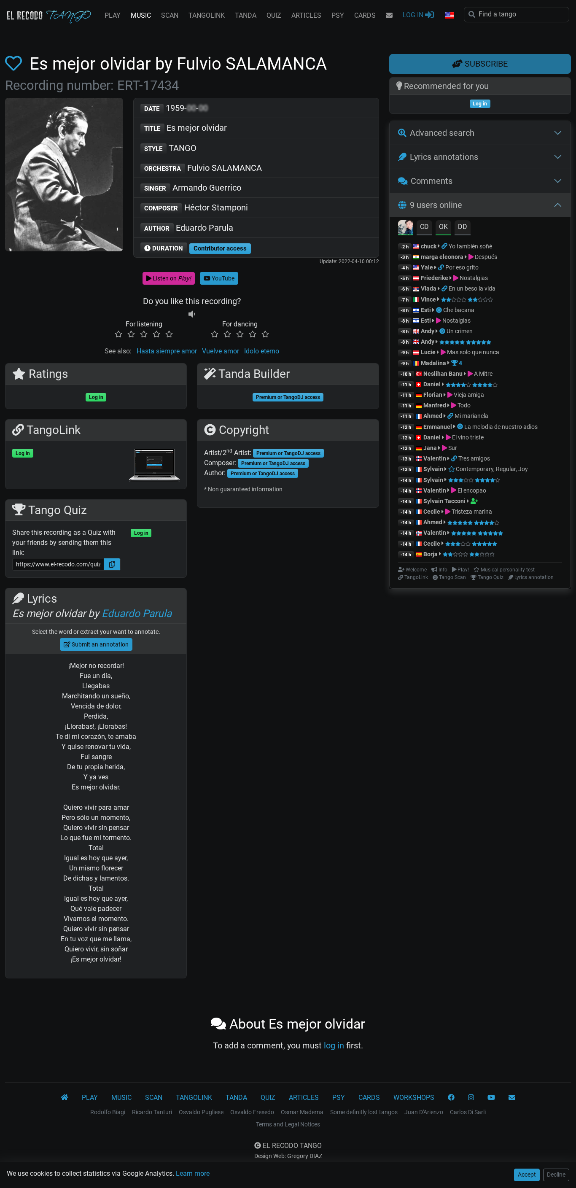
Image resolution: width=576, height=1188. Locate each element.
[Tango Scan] (439, 310)
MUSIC (141, 15)
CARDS (365, 15)
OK (443, 227)
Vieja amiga (468, 394)
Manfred (434, 405)
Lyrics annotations (444, 157)
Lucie (428, 352)
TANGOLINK (206, 15)
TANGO (170, 148)
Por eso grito (462, 267)
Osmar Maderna (302, 1112)
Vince (428, 299)
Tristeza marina (471, 511)
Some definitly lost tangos (364, 1112)
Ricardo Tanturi (152, 1112)
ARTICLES (306, 15)
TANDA (245, 15)
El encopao (471, 490)
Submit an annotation (99, 644)
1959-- (176, 108)
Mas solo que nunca (472, 352)
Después (485, 256)
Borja (430, 554)
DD (462, 227)
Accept (527, 1174)
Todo (463, 405)
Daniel (432, 384)
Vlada (428, 288)
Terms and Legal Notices (288, 1124)
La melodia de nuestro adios (501, 426)
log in (334, 1045)
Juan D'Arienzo (423, 1112)
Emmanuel (437, 426)
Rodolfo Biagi (107, 1112)
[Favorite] (15, 64)
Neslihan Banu (443, 373)
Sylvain (433, 469)
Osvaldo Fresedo (252, 1112)
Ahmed (432, 415)
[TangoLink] (445, 246)
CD (424, 227)
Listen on (171, 278)
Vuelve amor (220, 351)
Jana (430, 447)
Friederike (434, 278)
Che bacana (458, 310)
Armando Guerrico (192, 188)
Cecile (431, 511)
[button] (449, 15)
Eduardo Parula (188, 228)
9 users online (436, 205)
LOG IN (414, 15)
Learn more (193, 1173)
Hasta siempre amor (167, 351)
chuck (428, 246)
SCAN (169, 15)
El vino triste (467, 437)
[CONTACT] (389, 15)
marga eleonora (442, 256)
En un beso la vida (472, 288)
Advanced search (442, 133)
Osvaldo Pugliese (201, 1112)
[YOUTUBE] (491, 1097)
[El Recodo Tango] (64, 1097)
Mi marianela (471, 415)
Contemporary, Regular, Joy (491, 469)
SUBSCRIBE (485, 64)
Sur (452, 447)
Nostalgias (473, 278)
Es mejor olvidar (185, 128)
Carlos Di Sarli (468, 1112)
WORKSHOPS (413, 1098)
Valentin (434, 458)
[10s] (191, 314)
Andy (427, 331)
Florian (432, 394)
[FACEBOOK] (451, 1097)
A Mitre (483, 373)
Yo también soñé (470, 246)
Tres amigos (474, 458)
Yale (427, 267)
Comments (431, 181)
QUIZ (273, 15)
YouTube (222, 278)
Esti (426, 310)
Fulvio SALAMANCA (203, 168)
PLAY (113, 15)
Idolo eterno (261, 351)
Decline (556, 1174)
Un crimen (460, 331)
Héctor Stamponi (196, 207)
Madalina (433, 363)
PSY (337, 15)
